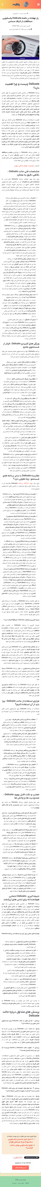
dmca (27, 1183)
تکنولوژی (15, 13)
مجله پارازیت (23, 13)
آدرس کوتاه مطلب (20, 1168)
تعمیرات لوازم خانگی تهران (24, 166)
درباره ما (14, 1183)
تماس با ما (21, 1183)
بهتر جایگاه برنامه (25, 483)
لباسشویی (18, 1157)
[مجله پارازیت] (20, 4)
